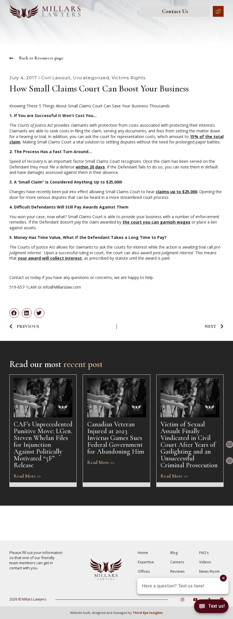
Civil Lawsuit (55, 77)
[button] (14, 313)
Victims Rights (128, 77)
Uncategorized (91, 77)
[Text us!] (211, 607)
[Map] (229, 444)
